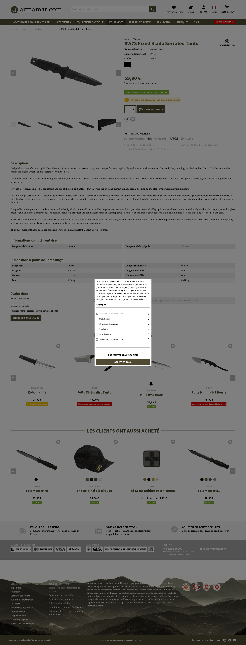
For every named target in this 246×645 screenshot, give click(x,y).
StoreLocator (105, 334)
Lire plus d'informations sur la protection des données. (120, 299)
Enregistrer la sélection (123, 355)
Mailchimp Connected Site (111, 339)
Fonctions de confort (108, 324)
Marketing (104, 329)
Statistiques (104, 319)
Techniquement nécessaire (111, 314)
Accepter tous (123, 361)
